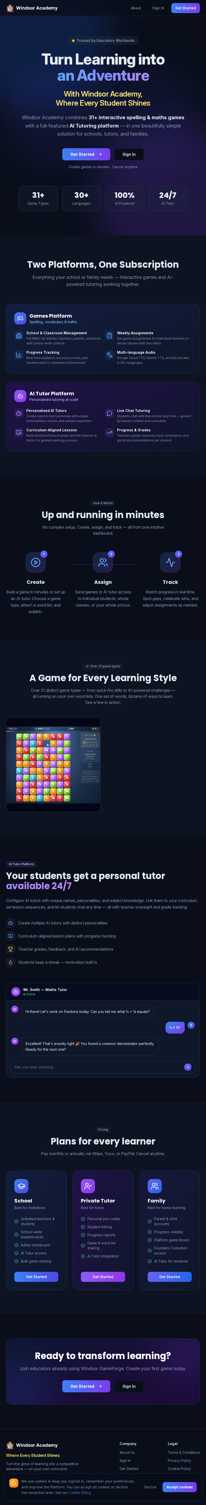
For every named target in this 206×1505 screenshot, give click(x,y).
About (136, 8)
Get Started (185, 8)
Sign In (158, 8)
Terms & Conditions (184, 1452)
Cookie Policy (179, 1468)
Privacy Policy (179, 1460)
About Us (127, 1452)
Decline (150, 1487)
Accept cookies (180, 1487)
